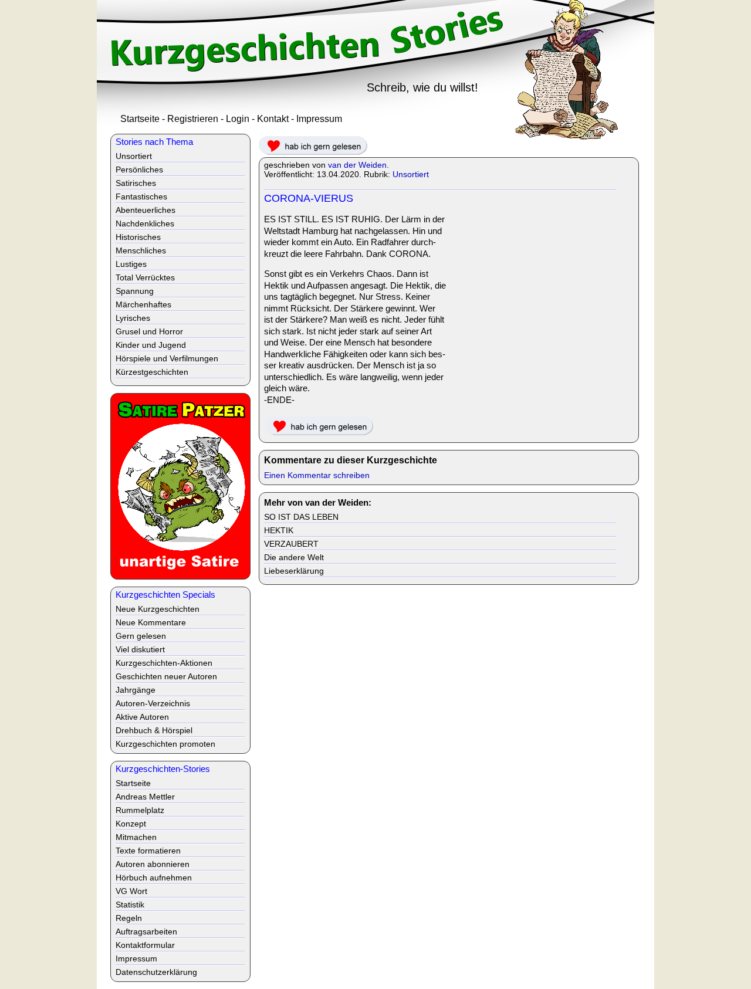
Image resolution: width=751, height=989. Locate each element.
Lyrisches (133, 318)
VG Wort (131, 891)
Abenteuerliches (145, 210)
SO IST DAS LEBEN (301, 516)
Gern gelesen (141, 636)
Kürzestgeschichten (152, 372)
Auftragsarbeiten (146, 931)
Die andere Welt (294, 557)
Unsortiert (411, 174)
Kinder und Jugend (151, 345)
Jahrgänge (135, 690)
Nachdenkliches (145, 223)
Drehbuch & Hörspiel (154, 730)
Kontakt (273, 119)
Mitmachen (136, 837)
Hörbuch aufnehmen (154, 877)
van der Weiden (357, 165)
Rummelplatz (140, 810)
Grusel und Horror (149, 331)
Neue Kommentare (151, 622)
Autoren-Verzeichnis (153, 703)
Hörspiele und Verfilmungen (167, 358)
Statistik (130, 904)
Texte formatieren (148, 850)
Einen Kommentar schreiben (317, 475)
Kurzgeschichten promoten (165, 743)
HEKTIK (278, 530)
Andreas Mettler (145, 796)
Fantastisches (141, 196)
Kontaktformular (145, 945)
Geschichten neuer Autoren (166, 676)
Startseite (140, 119)
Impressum (319, 119)
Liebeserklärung (294, 570)
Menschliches (141, 250)
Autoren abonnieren (153, 864)
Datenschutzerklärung (156, 972)
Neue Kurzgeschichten (157, 609)
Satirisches (136, 183)
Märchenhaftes (143, 304)
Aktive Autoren (142, 717)
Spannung (135, 291)
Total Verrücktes (145, 277)
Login (237, 119)
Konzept (131, 823)
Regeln (129, 918)
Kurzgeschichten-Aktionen (164, 663)
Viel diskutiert (140, 649)
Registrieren (192, 119)
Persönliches (139, 169)
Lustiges (131, 264)
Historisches (138, 237)
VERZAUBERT (291, 543)
